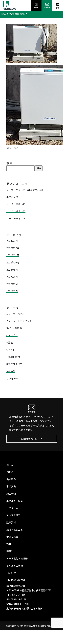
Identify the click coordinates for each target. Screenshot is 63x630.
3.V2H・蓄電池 (14, 328)
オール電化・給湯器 (17, 558)
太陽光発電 (12, 536)
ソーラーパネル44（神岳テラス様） (25, 189)
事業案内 (11, 486)
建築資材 (11, 522)
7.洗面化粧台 (13, 357)
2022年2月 (12, 291)
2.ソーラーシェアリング (19, 321)
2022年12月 (12, 248)
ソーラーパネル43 (16, 204)
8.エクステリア (14, 364)
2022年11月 (12, 255)
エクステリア (13, 515)
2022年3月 (12, 284)
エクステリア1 (14, 197)
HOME (4, 14)
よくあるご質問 (14, 565)
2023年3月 (12, 241)
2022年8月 (12, 269)
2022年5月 (12, 277)
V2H (8, 544)
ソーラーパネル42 (16, 211)
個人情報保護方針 (15, 580)
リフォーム (12, 378)
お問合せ (11, 572)
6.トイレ (10, 349)
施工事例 (14, 14)
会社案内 (11, 479)
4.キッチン (12, 335)
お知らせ (11, 472)
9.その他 (10, 371)
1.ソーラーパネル (15, 313)
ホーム (9, 464)
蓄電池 (9, 551)
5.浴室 (9, 342)
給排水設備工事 (14, 529)
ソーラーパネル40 (16, 218)
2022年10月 (12, 262)
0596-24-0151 (19, 595)
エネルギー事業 (14, 500)
